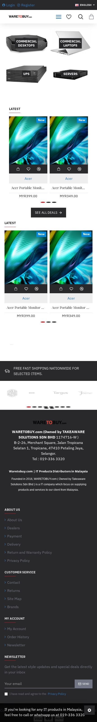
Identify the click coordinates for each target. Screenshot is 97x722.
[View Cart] (91, 16)
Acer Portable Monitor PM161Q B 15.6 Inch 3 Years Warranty (69, 188)
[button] (17, 168)
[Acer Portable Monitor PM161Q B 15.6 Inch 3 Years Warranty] (69, 140)
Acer (28, 178)
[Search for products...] (79, 16)
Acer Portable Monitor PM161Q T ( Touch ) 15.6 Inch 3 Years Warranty (28, 188)
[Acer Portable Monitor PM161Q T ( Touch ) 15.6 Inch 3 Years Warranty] (28, 140)
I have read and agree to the (37, 694)
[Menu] (58, 16)
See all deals (46, 213)
